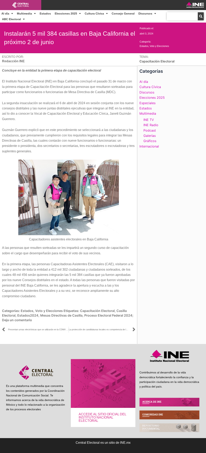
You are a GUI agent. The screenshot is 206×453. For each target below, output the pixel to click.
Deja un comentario (17, 320)
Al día (5, 13)
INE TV (148, 120)
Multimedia (24, 13)
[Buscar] (201, 16)
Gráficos (149, 141)
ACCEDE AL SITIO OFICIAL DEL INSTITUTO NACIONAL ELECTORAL (102, 417)
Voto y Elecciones (159, 46)
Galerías (149, 136)
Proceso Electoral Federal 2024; (108, 315)
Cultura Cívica (94, 13)
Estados (45, 13)
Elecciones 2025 (66, 13)
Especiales (147, 103)
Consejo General (123, 13)
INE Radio (150, 125)
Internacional (149, 146)
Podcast (149, 130)
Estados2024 (27, 315)
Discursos (145, 13)
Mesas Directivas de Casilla (61, 315)
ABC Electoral (11, 19)
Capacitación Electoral (97, 311)
